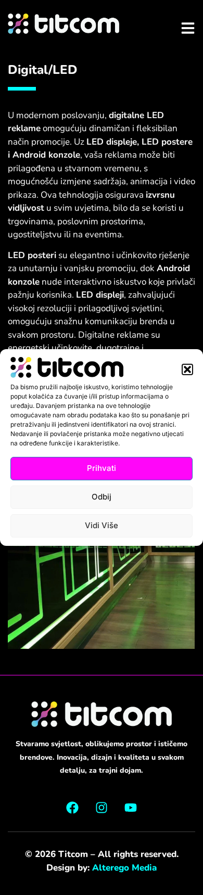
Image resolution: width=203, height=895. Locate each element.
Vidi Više (101, 525)
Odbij (101, 497)
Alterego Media (124, 868)
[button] (187, 369)
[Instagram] (101, 807)
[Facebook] (72, 807)
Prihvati (101, 468)
